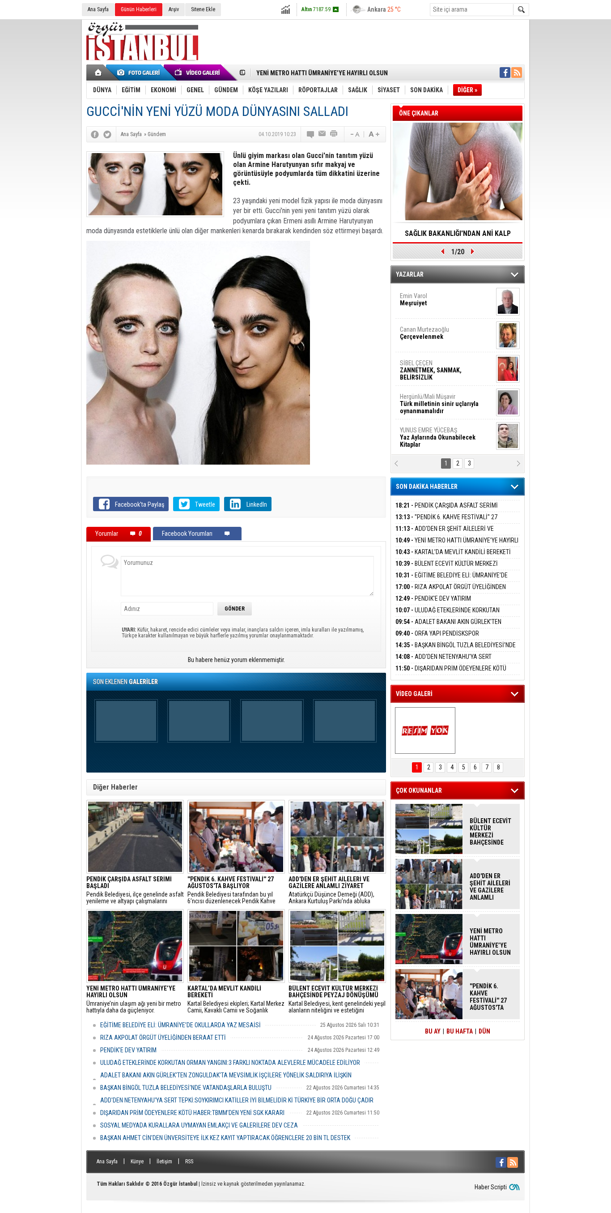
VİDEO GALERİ (414, 693)
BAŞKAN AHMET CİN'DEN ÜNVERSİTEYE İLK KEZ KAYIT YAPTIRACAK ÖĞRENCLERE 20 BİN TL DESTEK (225, 1137)
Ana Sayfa (98, 9)
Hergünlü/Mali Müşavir (439, 391)
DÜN (484, 1031)
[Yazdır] (334, 134)
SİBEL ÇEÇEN (431, 357)
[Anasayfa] (98, 72)
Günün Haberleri (139, 9)
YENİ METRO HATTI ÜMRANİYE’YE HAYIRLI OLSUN (322, 73)
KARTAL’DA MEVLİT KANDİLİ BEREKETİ (453, 551)
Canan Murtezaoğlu (424, 320)
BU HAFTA (459, 1031)
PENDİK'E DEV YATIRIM (128, 1050)
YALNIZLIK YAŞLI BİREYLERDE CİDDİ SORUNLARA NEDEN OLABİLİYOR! (457, 236)
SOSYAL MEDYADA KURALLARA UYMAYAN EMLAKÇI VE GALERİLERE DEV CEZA (199, 1125)
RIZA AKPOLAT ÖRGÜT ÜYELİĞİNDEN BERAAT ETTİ (163, 1037)
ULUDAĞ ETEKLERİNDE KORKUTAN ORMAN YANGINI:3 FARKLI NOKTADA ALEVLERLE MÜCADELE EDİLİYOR (230, 1062)
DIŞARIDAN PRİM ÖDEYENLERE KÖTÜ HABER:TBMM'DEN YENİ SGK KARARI (192, 1112)
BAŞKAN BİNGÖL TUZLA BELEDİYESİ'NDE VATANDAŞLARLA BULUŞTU (186, 1087)
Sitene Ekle (203, 9)
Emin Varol (413, 287)
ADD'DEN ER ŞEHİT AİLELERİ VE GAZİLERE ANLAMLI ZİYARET (444, 533)
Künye (137, 1161)
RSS (189, 1161)
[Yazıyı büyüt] (374, 134)
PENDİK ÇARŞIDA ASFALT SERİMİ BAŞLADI (446, 510)
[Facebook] (95, 134)
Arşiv (174, 9)
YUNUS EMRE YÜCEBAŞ (437, 425)
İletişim (164, 1161)
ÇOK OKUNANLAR (419, 790)
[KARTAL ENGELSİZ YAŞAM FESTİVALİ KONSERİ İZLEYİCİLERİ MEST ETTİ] (425, 730)
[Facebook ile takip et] (505, 72)
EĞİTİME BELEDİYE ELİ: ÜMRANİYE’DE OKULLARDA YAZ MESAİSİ (180, 1025)
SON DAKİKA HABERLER (427, 486)
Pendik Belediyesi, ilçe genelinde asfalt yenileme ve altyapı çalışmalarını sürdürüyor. (135, 890)
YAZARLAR (410, 274)
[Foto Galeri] (140, 72)
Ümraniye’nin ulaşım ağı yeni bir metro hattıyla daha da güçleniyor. (133, 999)
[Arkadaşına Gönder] (322, 134)
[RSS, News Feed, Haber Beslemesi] (516, 72)
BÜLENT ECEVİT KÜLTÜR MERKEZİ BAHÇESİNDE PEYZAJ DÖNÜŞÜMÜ (446, 568)
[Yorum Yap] (311, 134)
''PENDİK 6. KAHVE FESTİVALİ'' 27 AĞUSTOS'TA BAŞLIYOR (446, 522)
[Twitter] (107, 134)
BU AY (433, 1031)
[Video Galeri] (198, 72)
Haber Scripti (491, 1187)
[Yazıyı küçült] (354, 134)
